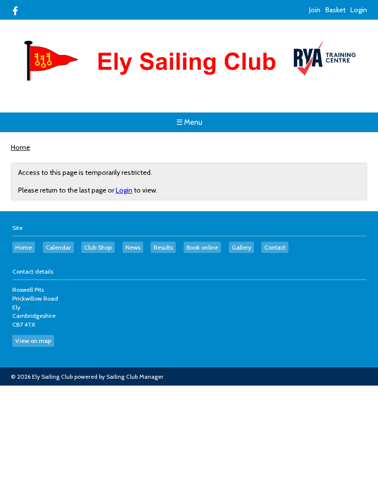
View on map (33, 340)
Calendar (58, 247)
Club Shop (98, 247)
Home (20, 147)
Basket (335, 9)
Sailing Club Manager (134, 376)
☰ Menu (189, 122)
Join (314, 9)
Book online (202, 247)
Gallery (241, 247)
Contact (274, 247)
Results (163, 247)
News (133, 247)
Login (358, 9)
